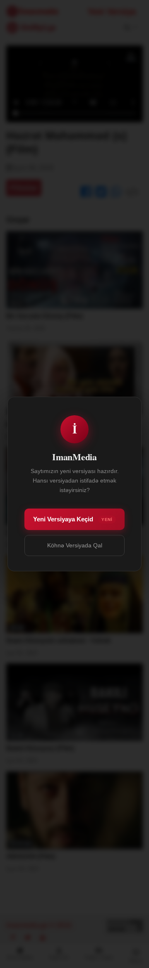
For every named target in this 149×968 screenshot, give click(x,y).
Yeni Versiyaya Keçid (72, 519)
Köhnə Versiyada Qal (74, 545)
